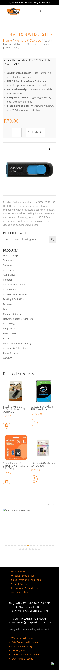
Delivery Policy (19, 650)
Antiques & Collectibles (15, 348)
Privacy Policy (18, 571)
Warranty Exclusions (22, 638)
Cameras (7, 279)
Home (7, 40)
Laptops (7, 308)
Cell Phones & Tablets (14, 284)
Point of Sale (9, 333)
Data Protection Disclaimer (25, 642)
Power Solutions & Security (17, 343)
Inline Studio (43, 629)
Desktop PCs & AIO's (13, 299)
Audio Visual (9, 274)
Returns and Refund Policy (25, 588)
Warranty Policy (19, 592)
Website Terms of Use (22, 575)
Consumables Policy (21, 646)
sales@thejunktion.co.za (33, 622)
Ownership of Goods (22, 658)
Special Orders (19, 583)
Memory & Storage (27, 40)
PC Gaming (9, 323)
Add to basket (36, 132)
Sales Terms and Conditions (26, 579)
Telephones (9, 260)
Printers (7, 338)
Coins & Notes (10, 352)
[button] (49, 149)
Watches (7, 357)
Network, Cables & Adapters (18, 318)
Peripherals (9, 328)
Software (7, 265)
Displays (7, 304)
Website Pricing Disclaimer (25, 654)
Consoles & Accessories (15, 294)
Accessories (9, 269)
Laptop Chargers (12, 255)
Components (10, 289)
